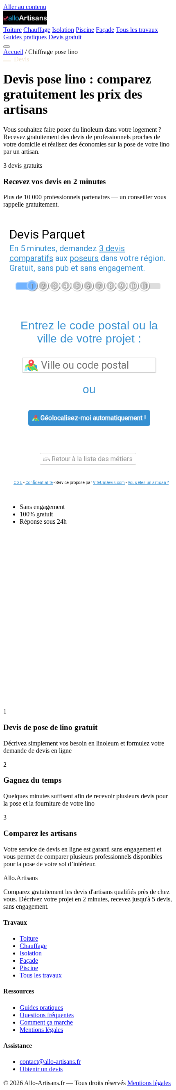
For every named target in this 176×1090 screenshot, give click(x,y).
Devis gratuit (64, 37)
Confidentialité (39, 482)
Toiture (12, 29)
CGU (18, 482)
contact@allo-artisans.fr (50, 1061)
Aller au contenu (24, 6)
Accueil (13, 51)
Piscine (85, 29)
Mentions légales (41, 1029)
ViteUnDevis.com (109, 482)
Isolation (63, 29)
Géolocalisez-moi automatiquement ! (92, 418)
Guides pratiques (25, 37)
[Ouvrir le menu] (6, 46)
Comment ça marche (46, 1022)
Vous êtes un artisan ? (148, 482)
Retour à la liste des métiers (91, 459)
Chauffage (36, 29)
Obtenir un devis (41, 1068)
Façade (105, 29)
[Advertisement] (88, 620)
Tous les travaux (137, 29)
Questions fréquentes (47, 1014)
